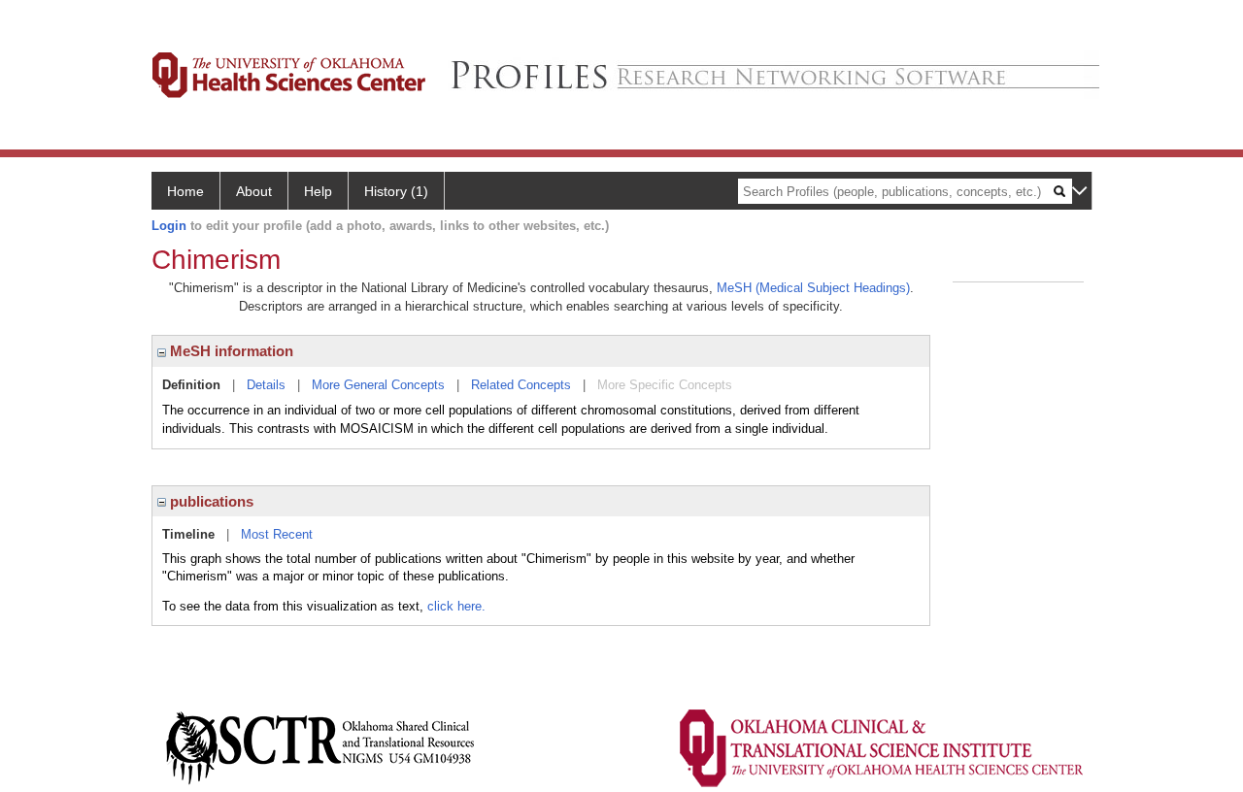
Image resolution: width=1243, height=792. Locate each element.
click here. (456, 606)
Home (185, 191)
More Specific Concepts (664, 385)
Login (168, 225)
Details (266, 385)
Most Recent (277, 534)
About (254, 191)
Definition (191, 385)
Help (318, 191)
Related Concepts (521, 385)
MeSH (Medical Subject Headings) (813, 287)
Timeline (188, 534)
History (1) (396, 191)
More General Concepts (378, 385)
